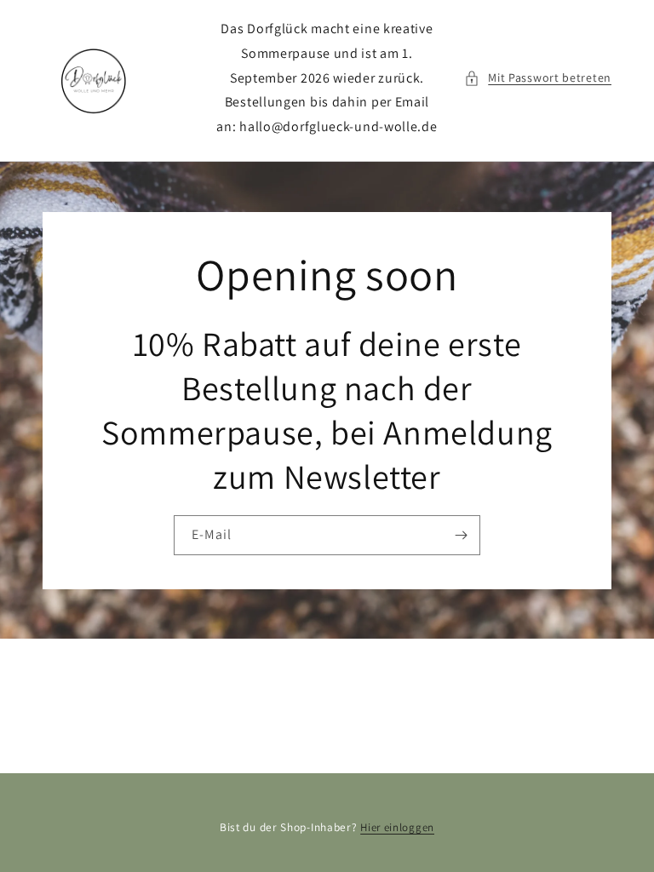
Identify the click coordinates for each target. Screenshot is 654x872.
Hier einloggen (397, 827)
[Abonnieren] (460, 534)
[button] (537, 78)
